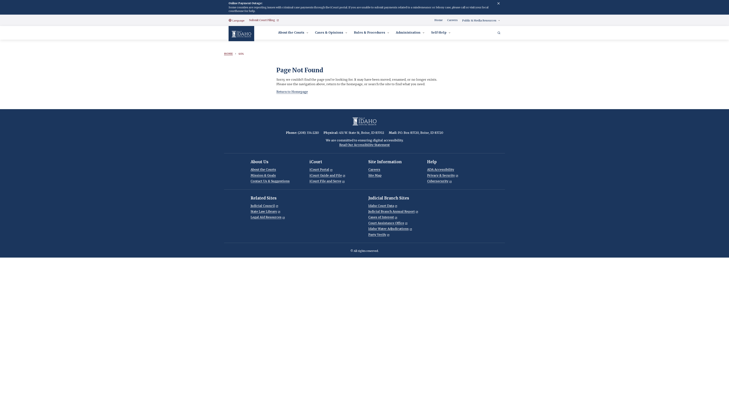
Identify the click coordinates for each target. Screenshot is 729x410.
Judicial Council (263, 206)
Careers (452, 20)
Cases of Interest (381, 217)
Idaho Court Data (381, 206)
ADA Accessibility (440, 169)
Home (438, 20)
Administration (408, 32)
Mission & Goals (263, 175)
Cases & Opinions (329, 32)
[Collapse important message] (498, 3)
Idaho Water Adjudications (388, 229)
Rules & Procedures (369, 32)
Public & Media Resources (479, 20)
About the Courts (291, 32)
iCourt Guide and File (325, 175)
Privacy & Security (441, 175)
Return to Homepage (292, 92)
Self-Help (439, 32)
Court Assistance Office (386, 223)
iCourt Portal (319, 169)
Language (238, 20)
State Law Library (264, 211)
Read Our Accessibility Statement (364, 145)
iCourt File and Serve (325, 181)
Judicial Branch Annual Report (391, 211)
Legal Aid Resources (266, 217)
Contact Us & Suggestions (270, 181)
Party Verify (377, 235)
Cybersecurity (437, 181)
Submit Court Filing (262, 20)
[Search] (498, 33)
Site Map (375, 175)
